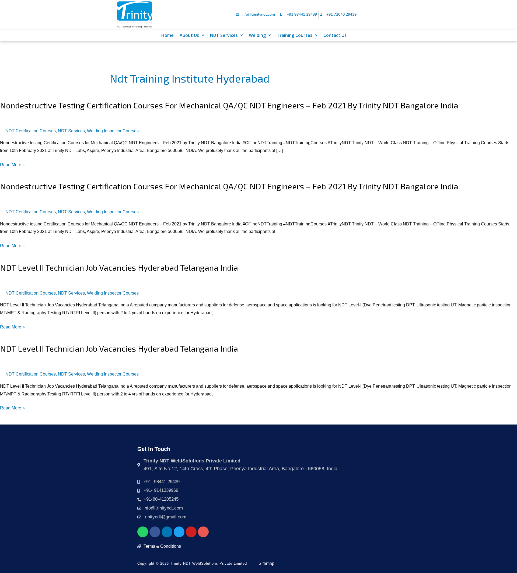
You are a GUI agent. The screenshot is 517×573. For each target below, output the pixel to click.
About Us (189, 35)
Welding (257, 35)
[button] (192, 35)
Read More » (12, 165)
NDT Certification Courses (30, 131)
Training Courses (294, 35)
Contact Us (335, 35)
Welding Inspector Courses (113, 131)
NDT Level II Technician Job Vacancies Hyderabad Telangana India (119, 267)
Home (167, 35)
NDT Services (224, 35)
